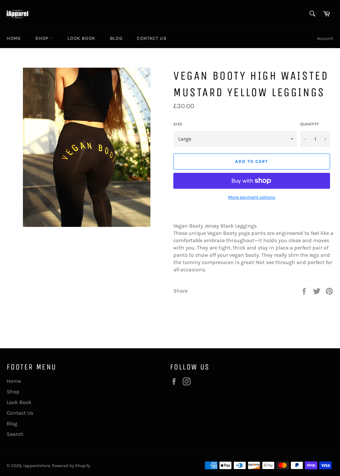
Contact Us (151, 38)
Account (325, 38)
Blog (116, 38)
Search (15, 434)
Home (14, 38)
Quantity (309, 124)
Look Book (81, 38)
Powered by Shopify (71, 465)
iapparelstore (36, 465)
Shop (42, 38)
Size (177, 124)
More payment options (251, 197)
